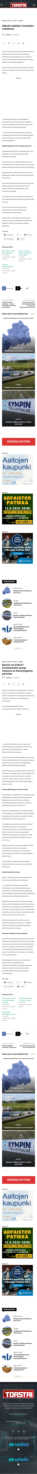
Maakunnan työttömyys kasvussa (18, 351)
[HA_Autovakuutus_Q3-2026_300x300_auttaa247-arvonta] (17, 563)
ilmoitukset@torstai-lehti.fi (18, 1424)
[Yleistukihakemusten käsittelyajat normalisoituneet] (7, 628)
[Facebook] (4, 43)
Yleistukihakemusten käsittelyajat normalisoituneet (21, 628)
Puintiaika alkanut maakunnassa (20, 641)
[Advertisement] (18, 98)
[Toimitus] (3, 34)
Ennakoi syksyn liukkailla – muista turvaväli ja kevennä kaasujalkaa (9, 305)
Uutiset (14, 20)
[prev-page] (3, 430)
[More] (27, 288)
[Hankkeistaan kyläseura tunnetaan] (18, 372)
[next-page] (6, 430)
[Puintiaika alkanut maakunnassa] (7, 640)
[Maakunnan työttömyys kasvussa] (18, 335)
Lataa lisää (18, 648)
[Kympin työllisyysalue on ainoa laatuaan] (18, 408)
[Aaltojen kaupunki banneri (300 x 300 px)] (17, 484)
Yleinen (20, 20)
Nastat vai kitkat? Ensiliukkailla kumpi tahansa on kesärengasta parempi (27, 305)
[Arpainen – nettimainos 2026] (17, 524)
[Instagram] (18, 1432)
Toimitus (9, 34)
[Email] (23, 43)
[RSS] (24, 1432)
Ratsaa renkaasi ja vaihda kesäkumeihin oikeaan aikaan (25, 253)
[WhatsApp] (14, 43)
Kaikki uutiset (6, 20)
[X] (9, 43)
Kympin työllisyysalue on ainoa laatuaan (18, 423)
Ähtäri (18, 419)
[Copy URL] (18, 43)
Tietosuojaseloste (18, 1415)
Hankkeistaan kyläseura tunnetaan (18, 387)
